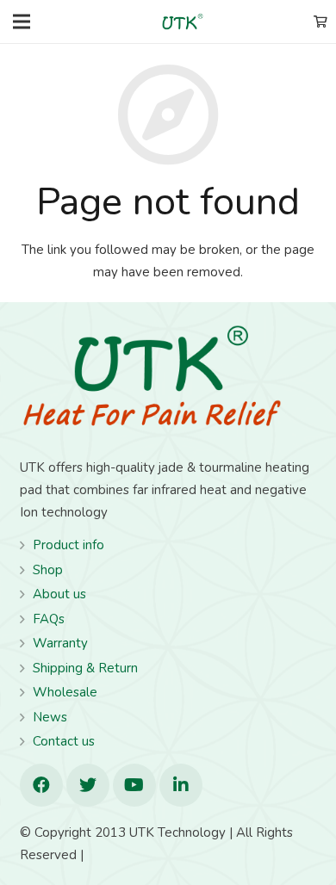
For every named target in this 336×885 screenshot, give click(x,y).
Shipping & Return (85, 668)
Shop (48, 570)
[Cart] (320, 21)
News (50, 717)
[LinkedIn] (180, 785)
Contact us (64, 741)
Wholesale (65, 692)
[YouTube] (134, 785)
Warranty (60, 643)
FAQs (49, 619)
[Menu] (21, 21)
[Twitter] (87, 785)
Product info (68, 545)
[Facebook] (41, 785)
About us (59, 594)
